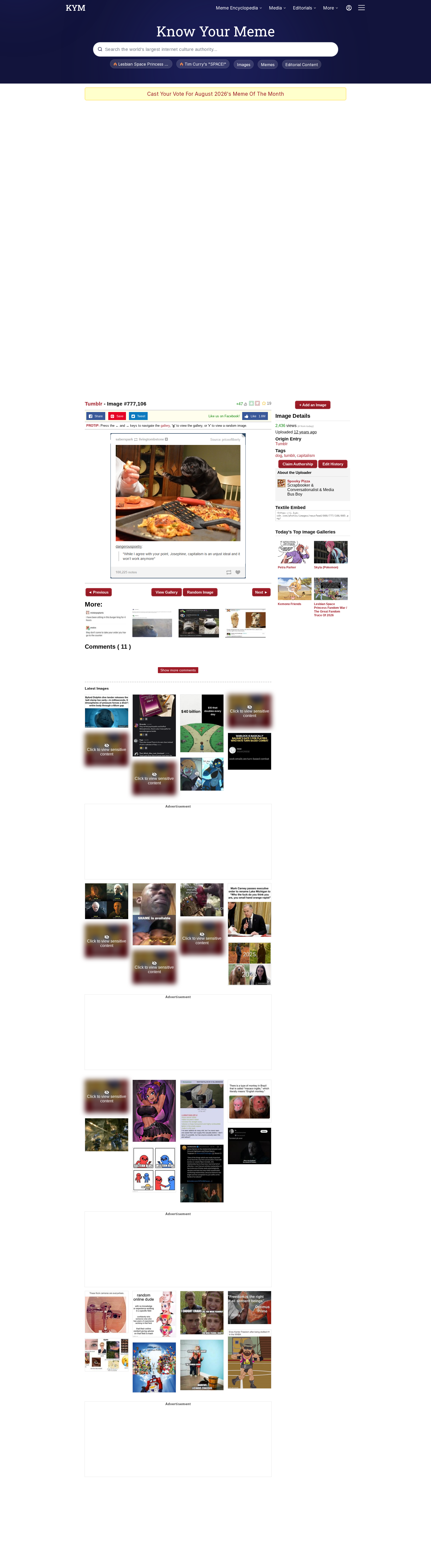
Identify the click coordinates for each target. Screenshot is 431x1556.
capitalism (306, 455)
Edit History (333, 464)
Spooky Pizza (298, 481)
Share (97, 416)
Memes (268, 64)
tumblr (289, 455)
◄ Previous (98, 592)
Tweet (140, 416)
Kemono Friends (289, 604)
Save (118, 416)
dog (278, 455)
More (328, 7)
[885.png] (178, 505)
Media (275, 7)
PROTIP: (93, 425)
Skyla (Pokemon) (326, 567)
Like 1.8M (256, 416)
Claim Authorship (298, 464)
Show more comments (178, 670)
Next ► (261, 592)
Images (243, 64)
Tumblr (93, 404)
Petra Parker (287, 567)
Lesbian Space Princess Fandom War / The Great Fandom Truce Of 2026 (330, 609)
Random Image (200, 592)
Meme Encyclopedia (237, 7)
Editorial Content (301, 64)
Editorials (302, 7)
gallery (165, 425)
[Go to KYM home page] (75, 9)
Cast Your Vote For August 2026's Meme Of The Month (215, 94)
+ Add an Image (312, 405)
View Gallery (167, 592)
